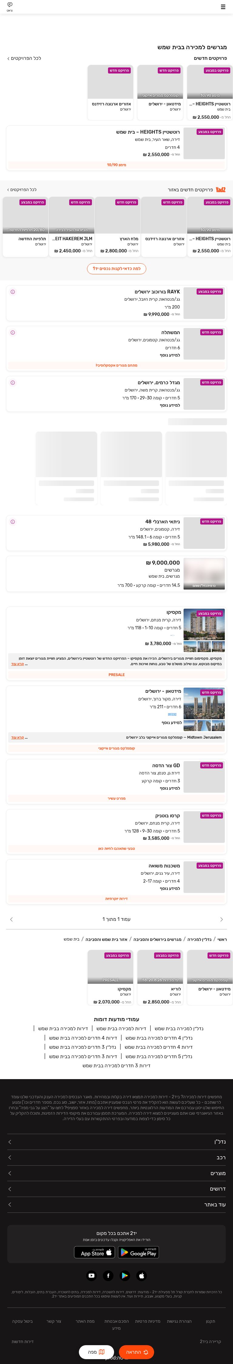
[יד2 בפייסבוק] (108, 1275)
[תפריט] (223, 7)
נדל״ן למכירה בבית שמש (179, 1028)
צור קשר (53, 1321)
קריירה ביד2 (210, 1341)
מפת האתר (85, 1321)
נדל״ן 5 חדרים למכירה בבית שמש (159, 1056)
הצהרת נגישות (179, 1321)
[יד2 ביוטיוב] (91, 1275)
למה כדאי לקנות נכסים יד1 (116, 268)
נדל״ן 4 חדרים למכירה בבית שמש (159, 1038)
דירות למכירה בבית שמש (121, 1028)
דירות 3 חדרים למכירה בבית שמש (83, 1056)
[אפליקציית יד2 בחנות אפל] (141, 1275)
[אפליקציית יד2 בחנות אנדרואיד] (125, 1275)
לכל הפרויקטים (26, 58)
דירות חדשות (23, 1341)
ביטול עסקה (22, 1321)
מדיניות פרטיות (147, 1321)
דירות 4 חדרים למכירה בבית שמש (83, 1038)
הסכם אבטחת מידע (116, 1325)
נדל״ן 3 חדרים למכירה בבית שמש (82, 1047)
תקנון (210, 1321)
